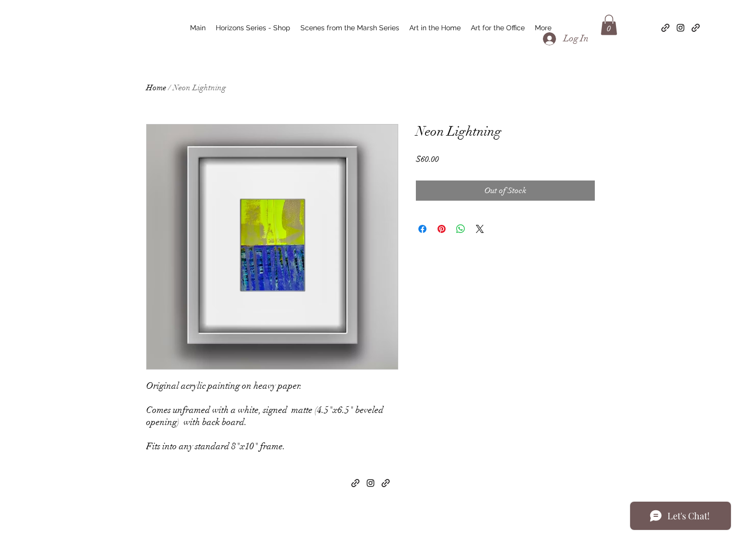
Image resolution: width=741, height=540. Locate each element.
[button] (609, 25)
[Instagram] (680, 28)
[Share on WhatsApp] (461, 229)
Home (156, 88)
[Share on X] (480, 229)
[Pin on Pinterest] (442, 229)
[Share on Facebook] (422, 229)
